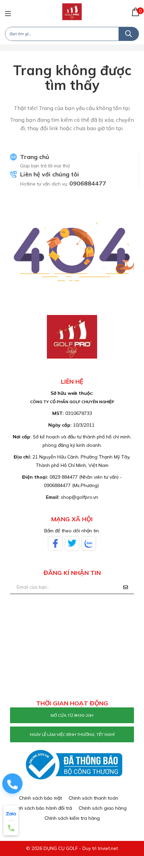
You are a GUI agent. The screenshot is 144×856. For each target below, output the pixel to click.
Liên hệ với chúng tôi (49, 174)
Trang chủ (34, 157)
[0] (135, 11)
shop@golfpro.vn (79, 497)
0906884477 (87, 183)
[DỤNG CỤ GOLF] (72, 11)
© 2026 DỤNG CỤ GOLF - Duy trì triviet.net (72, 848)
